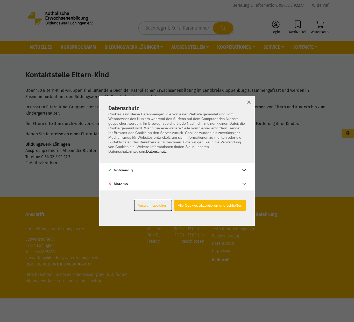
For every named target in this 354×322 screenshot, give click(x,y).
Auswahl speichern (153, 205)
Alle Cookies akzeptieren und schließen (210, 205)
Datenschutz (156, 151)
